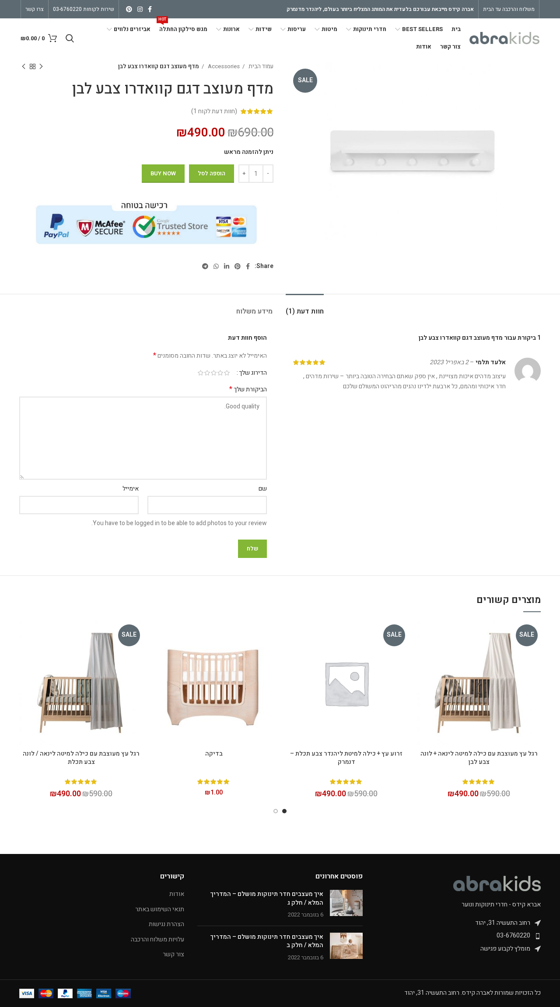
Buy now (163, 173)
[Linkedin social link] (226, 266)
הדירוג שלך (253, 373)
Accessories (223, 66)
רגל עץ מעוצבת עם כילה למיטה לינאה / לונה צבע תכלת (81, 758)
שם (263, 488)
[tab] (305, 307)
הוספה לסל (211, 173)
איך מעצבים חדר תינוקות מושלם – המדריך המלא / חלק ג (266, 898)
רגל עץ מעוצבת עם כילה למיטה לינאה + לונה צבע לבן (479, 758)
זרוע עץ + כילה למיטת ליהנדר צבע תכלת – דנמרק (346, 758)
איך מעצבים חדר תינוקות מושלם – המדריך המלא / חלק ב (266, 941)
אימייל (130, 488)
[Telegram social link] (205, 266)
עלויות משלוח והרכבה (157, 939)
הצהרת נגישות (166, 924)
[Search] (69, 38)
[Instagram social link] (140, 9)
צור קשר (173, 954)
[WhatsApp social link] (216, 266)
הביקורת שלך (248, 389)
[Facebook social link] (149, 9)
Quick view (423, 635)
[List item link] (458, 936)
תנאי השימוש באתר (159, 909)
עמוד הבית (260, 66)
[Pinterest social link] (129, 9)
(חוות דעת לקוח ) (214, 111)
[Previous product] (41, 67)
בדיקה (214, 753)
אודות (176, 894)
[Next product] (23, 67)
